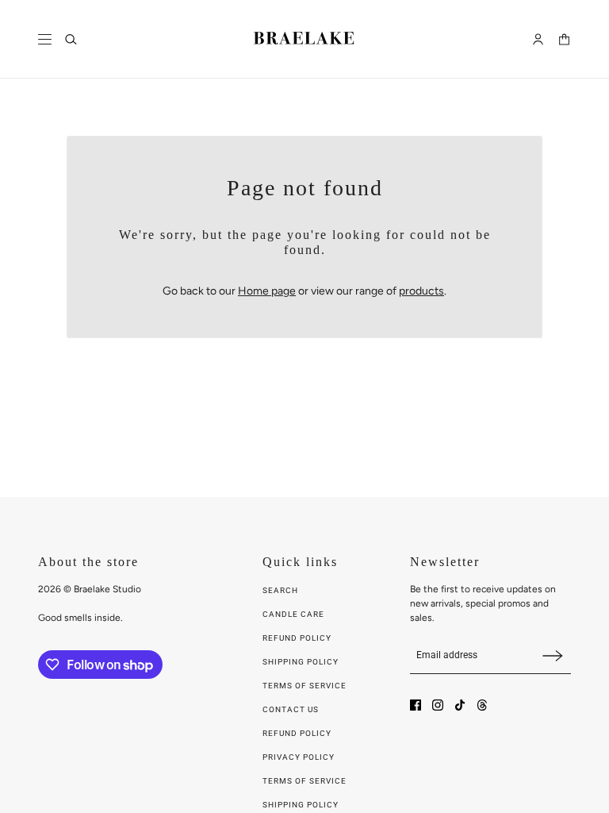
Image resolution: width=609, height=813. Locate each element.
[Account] (538, 39)
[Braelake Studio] (304, 39)
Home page (267, 291)
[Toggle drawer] (45, 39)
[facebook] (415, 705)
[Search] (71, 39)
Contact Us (290, 709)
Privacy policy (298, 757)
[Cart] (564, 39)
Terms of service (304, 780)
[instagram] (437, 705)
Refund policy (296, 733)
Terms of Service (304, 685)
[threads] (482, 705)
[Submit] (553, 655)
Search (280, 590)
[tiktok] (460, 705)
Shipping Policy (300, 661)
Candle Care (293, 614)
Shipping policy (300, 804)
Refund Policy (296, 638)
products (421, 291)
